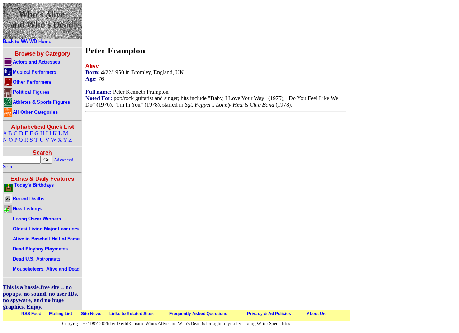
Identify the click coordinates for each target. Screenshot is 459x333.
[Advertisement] (215, 22)
